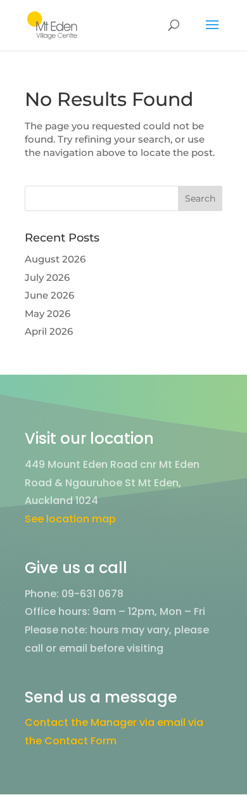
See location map (70, 519)
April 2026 (49, 331)
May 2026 (47, 313)
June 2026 (49, 295)
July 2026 (47, 277)
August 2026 (55, 259)
